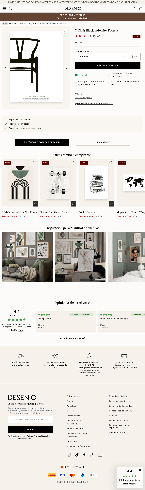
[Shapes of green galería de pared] (80, 257)
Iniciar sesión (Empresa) (78, 446)
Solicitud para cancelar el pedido (120, 426)
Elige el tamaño (82, 51)
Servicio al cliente (117, 401)
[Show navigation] (4, 8)
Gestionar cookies (118, 432)
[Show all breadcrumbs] (5, 23)
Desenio (81, 482)
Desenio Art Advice (118, 396)
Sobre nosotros (74, 396)
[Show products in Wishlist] (134, 8)
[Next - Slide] (67, 67)
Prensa (70, 401)
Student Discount (75, 428)
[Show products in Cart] (141, 8)
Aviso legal (72, 406)
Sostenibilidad (73, 416)
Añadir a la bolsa (107, 65)
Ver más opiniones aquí (72, 338)
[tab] (13, 108)
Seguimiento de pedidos (120, 406)
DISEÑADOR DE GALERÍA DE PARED (42, 142)
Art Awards (72, 441)
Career (70, 411)
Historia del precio (83, 97)
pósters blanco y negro (23, 23)
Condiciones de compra (120, 411)
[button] (135, 56)
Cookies (113, 416)
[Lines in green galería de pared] (27, 257)
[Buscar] (10, 8)
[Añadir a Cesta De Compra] (35, 204)
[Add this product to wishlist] (64, 32)
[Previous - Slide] (5, 67)
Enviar (30, 429)
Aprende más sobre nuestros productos (94, 103)
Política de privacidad (36, 436)
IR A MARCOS (103, 142)
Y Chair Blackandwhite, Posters (52, 23)
